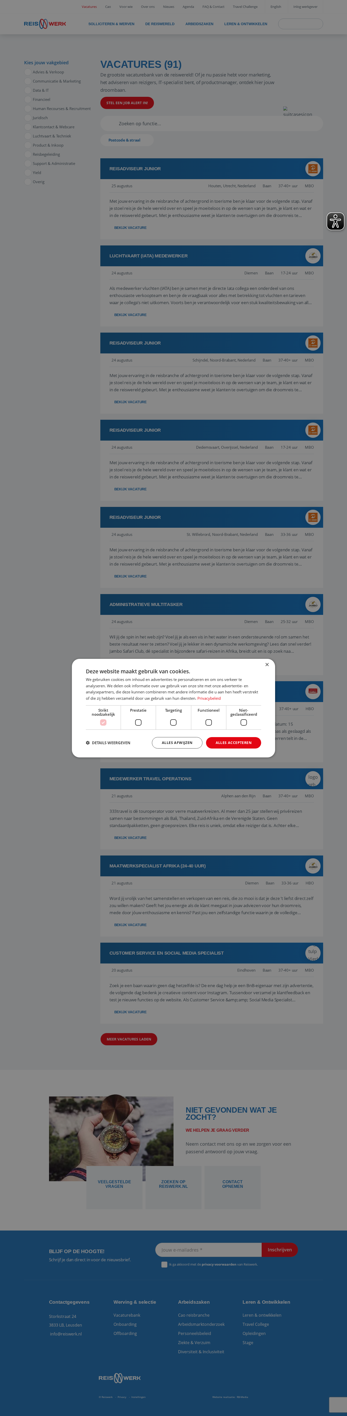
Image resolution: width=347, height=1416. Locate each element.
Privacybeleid (209, 698)
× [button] (267, 664)
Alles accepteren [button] (233, 742)
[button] (108, 742)
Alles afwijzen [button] (177, 742)
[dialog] (173, 708)
